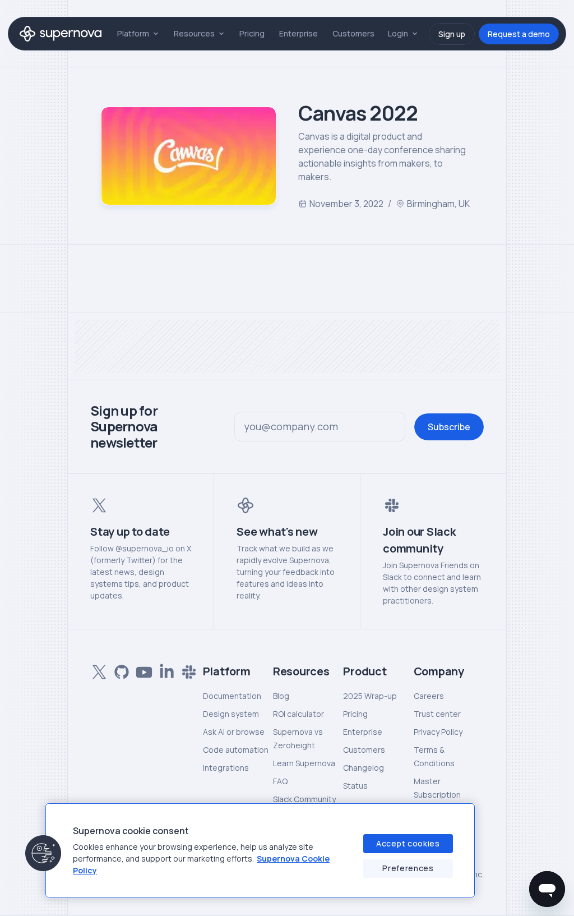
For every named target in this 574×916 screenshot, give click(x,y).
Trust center (437, 713)
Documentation (232, 696)
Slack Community (304, 799)
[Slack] (186, 669)
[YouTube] (142, 669)
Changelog (363, 767)
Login (398, 33)
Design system (231, 713)
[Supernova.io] (60, 34)
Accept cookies (408, 843)
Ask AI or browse (234, 731)
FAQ (280, 781)
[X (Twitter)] (97, 669)
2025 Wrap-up (370, 696)
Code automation (236, 749)
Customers (353, 33)
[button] (43, 853)
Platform (133, 33)
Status (355, 785)
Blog (281, 696)
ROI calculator (298, 713)
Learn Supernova (304, 763)
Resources (194, 33)
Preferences (408, 868)
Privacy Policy (438, 731)
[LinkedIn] (164, 669)
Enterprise (298, 33)
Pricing (252, 33)
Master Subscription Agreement (437, 794)
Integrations (226, 767)
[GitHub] (119, 669)
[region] (260, 850)
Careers (429, 696)
